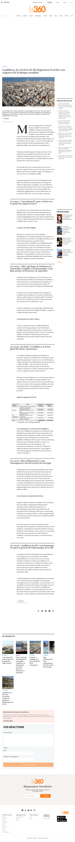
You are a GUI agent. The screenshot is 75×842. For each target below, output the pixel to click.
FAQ (30, 816)
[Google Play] (62, 820)
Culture (45, 15)
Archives (17, 820)
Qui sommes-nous (19, 816)
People (60, 15)
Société (31, 15)
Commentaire (7, 732)
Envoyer (45, 795)
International (38, 15)
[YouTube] (28, 810)
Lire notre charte (8, 721)
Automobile (4, 827)
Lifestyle (67, 15)
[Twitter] (25, 810)
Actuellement (5, 15)
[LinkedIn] (31, 810)
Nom (4, 750)
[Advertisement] (37, 36)
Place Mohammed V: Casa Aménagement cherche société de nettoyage (30, 462)
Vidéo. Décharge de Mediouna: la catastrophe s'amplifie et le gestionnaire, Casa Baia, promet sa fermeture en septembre (31, 268)
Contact (31, 818)
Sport (55, 15)
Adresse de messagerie (10, 756)
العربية (71, 2)
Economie (25, 15)
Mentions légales (46, 818)
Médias (50, 15)
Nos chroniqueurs (5, 832)
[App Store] (61, 817)
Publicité (17, 818)
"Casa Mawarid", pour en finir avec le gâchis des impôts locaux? (31, 202)
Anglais (64, 2)
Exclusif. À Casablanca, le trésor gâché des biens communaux (30, 347)
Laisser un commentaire (28, 765)
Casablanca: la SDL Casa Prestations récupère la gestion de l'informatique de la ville (32, 546)
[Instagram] (34, 810)
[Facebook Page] (22, 810)
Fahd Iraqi (6, 118)
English (57, 2)
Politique (18, 15)
